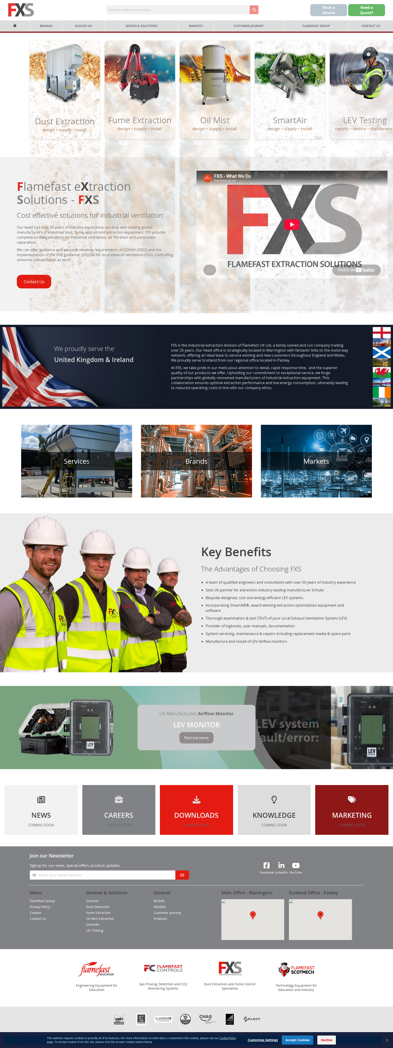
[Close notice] (387, 1040)
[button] (253, 915)
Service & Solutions (141, 26)
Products (160, 918)
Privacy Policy (40, 907)
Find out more (196, 737)
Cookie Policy (227, 1038)
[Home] (15, 26)
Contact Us (371, 26)
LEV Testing (94, 930)
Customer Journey (248, 26)
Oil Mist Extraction (100, 918)
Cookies (35, 912)
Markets (196, 26)
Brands (46, 26)
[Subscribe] (182, 875)
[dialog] (196, 1040)
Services (92, 901)
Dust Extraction (97, 907)
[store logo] (21, 10)
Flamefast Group (316, 26)
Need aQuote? (366, 10)
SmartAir (93, 924)
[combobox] (177, 9)
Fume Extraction (98, 912)
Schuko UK (83, 26)
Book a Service (328, 10)
